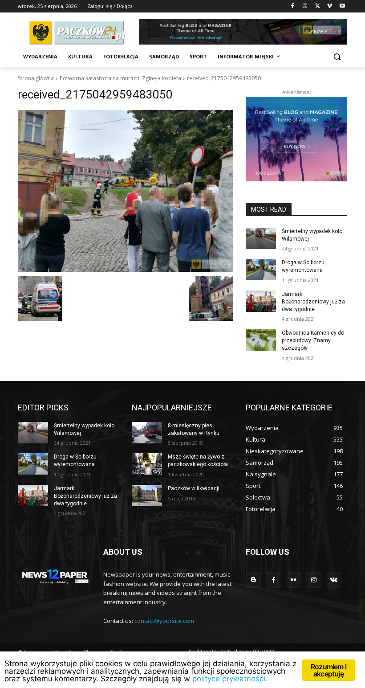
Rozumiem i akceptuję (328, 670)
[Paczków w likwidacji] (147, 495)
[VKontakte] (333, 580)
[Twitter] (317, 6)
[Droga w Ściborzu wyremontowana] (261, 269)
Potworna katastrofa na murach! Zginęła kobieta (120, 78)
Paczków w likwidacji (193, 488)
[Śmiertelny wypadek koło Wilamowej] (261, 238)
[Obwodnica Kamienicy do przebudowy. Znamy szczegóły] (261, 340)
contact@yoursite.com (164, 621)
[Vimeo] (329, 6)
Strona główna (36, 78)
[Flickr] (293, 580)
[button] (336, 56)
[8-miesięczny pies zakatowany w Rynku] (147, 432)
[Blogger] (253, 580)
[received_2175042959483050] (125, 191)
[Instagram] (305, 6)
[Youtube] (342, 6)
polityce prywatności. (230, 678)
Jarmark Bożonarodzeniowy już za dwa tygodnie (313, 301)
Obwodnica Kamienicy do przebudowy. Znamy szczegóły (313, 340)
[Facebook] (293, 6)
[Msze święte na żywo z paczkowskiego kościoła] (147, 464)
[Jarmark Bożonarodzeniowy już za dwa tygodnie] (261, 301)
